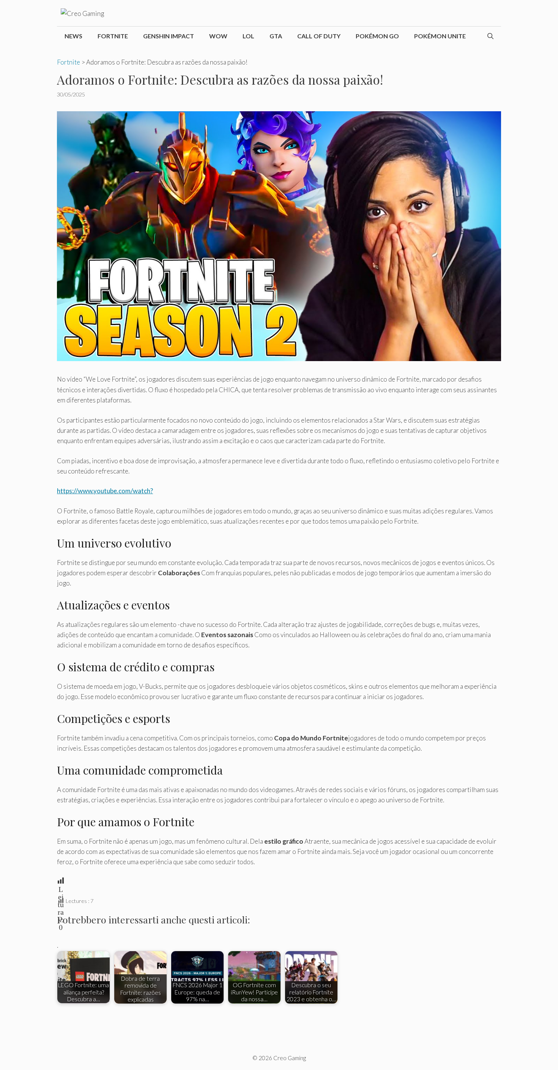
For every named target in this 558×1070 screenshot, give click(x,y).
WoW (218, 35)
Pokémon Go (377, 35)
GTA (276, 35)
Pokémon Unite (440, 35)
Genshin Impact (168, 35)
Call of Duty (318, 35)
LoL (248, 35)
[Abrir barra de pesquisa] (490, 36)
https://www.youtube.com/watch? (105, 491)
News (73, 35)
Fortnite (113, 35)
